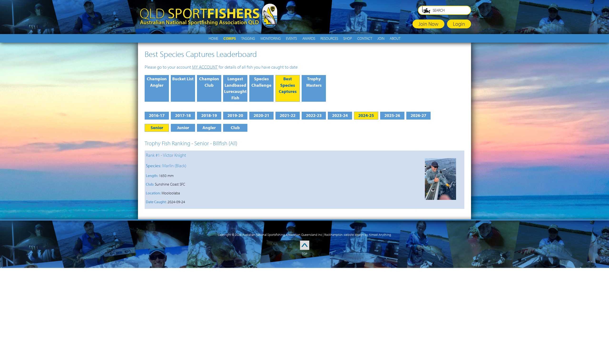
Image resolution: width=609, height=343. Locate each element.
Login (459, 23)
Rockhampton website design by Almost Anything (357, 234)
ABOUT (395, 38)
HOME (213, 38)
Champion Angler (157, 82)
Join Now (428, 23)
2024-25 (366, 115)
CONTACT (364, 38)
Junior (183, 127)
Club (235, 127)
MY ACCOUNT (205, 67)
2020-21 (261, 115)
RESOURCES (329, 38)
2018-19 (209, 115)
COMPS (229, 38)
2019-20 (235, 115)
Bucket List (183, 78)
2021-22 (287, 115)
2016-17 (157, 115)
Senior (157, 127)
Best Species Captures (288, 85)
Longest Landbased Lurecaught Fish (235, 88)
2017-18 (183, 115)
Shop (347, 38)
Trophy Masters (314, 82)
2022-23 (314, 115)
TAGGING (248, 38)
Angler (209, 127)
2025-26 (392, 115)
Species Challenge (261, 82)
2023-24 (340, 115)
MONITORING (270, 38)
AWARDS (308, 38)
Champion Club (209, 82)
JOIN (380, 38)
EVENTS (291, 38)
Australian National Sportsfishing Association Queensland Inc (282, 234)
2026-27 (418, 115)
